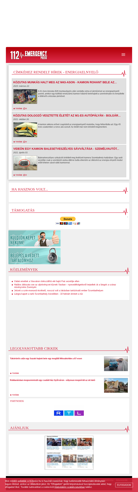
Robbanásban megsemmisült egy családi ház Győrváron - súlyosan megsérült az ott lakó (52, 380)
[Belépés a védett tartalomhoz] (69, 256)
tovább (18, 108)
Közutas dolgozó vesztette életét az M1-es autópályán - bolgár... (67, 115)
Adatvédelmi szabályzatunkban (69, 487)
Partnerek (17, 401)
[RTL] (69, 413)
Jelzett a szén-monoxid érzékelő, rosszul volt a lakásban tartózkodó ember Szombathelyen (58, 290)
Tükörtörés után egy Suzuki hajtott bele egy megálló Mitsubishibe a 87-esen (46, 358)
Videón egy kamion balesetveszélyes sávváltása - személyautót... (66, 148)
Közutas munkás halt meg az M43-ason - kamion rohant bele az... (65, 82)
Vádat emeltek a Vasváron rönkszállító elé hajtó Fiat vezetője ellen (46, 281)
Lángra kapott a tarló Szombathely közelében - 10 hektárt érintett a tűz (48, 294)
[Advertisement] (69, 23)
